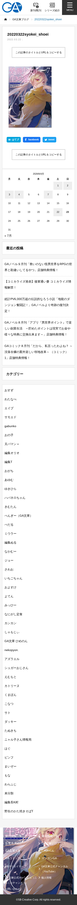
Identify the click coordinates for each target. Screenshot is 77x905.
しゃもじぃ (11, 632)
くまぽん (10, 694)
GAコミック (13, 858)
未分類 (8, 793)
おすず (8, 390)
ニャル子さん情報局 (17, 739)
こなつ (8, 703)
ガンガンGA (49, 858)
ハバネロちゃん (14, 497)
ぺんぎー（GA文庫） (18, 515)
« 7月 (8, 235)
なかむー (10, 551)
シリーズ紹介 (13, 843)
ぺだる (8, 524)
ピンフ (8, 757)
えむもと (10, 677)
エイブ (8, 408)
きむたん (10, 506)
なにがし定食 (13, 614)
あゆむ (8, 480)
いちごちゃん (13, 578)
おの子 (8, 435)
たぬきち (10, 730)
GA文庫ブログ (51, 843)
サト (7, 712)
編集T (8, 462)
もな (7, 775)
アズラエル (11, 659)
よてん (8, 596)
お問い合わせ (12, 889)
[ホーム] (5, 19)
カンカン (10, 623)
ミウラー (10, 533)
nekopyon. (11, 650)
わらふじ (10, 784)
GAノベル (48, 850)
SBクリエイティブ (15, 866)
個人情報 (46, 877)
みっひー (10, 605)
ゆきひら (10, 488)
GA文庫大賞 (13, 850)
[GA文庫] (12, 7)
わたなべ (10, 399)
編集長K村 (11, 802)
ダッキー (10, 721)
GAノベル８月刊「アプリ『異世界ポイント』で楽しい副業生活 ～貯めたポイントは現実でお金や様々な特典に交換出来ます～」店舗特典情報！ (38, 328)
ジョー (8, 560)
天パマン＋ (11, 444)
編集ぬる (10, 542)
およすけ (10, 587)
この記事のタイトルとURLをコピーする (38, 52)
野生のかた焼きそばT (18, 811)
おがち (8, 471)
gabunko (10, 426)
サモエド (10, 417)
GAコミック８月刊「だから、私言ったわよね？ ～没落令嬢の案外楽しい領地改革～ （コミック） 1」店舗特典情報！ (38, 352)
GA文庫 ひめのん (16, 641)
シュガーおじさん (16, 668)
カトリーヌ (11, 685)
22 (58, 212)
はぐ (7, 748)
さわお (8, 569)
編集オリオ (11, 453)
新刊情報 (10, 836)
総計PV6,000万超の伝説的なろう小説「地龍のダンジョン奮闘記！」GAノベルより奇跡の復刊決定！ (37, 305)
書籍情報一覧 (50, 836)
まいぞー (10, 766)
